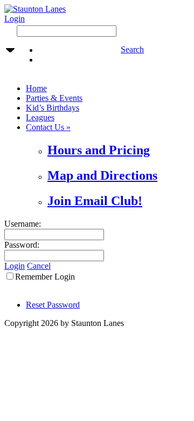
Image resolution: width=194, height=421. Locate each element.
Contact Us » (48, 127)
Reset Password (53, 304)
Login (14, 18)
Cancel (39, 265)
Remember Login (45, 276)
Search (132, 49)
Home (36, 88)
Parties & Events (54, 98)
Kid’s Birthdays (52, 107)
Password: (21, 244)
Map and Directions (102, 175)
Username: (22, 223)
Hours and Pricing (98, 150)
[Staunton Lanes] (35, 8)
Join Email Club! (94, 201)
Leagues (40, 117)
